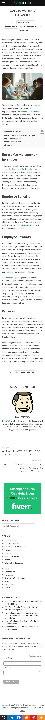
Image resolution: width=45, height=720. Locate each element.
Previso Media (31, 708)
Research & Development (15, 578)
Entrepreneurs (11, 550)
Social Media (9, 584)
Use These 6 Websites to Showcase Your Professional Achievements (22, 467)
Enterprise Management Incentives (20, 135)
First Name (22, 667)
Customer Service (12, 543)
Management (11, 26)
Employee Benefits (13, 138)
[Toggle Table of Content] (41, 132)
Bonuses (8, 145)
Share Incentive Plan (20, 169)
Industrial (8, 560)
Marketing (9, 575)
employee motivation (24, 372)
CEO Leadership (11, 540)
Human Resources (25, 22)
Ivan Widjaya (22, 30)
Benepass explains (12, 277)
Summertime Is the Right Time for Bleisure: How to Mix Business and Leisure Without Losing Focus (22, 615)
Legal (7, 568)
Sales (7, 581)
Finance (8, 553)
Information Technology (14, 563)
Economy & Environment (14, 547)
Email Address (22, 658)
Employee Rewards (13, 141)
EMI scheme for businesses (28, 111)
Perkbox (28, 225)
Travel (7, 588)
